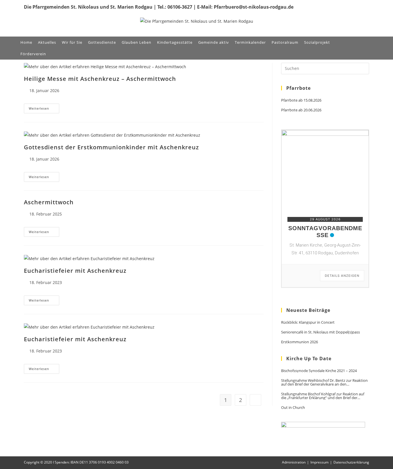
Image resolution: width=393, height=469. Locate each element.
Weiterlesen (44, 109)
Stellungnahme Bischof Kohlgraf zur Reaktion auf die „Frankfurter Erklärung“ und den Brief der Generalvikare (322, 396)
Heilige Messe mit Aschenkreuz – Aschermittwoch (100, 79)
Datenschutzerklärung (351, 462)
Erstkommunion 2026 (299, 342)
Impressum (319, 462)
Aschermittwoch (49, 202)
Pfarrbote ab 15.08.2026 (301, 100)
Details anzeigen (342, 276)
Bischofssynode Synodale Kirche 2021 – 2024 (319, 371)
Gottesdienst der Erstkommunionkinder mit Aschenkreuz (111, 147)
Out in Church (293, 407)
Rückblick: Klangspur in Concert (308, 322)
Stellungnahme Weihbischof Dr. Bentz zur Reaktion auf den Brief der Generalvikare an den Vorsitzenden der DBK (324, 382)
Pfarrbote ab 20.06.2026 (301, 110)
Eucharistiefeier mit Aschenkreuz (75, 270)
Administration (294, 462)
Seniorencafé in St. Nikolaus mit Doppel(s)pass (320, 332)
